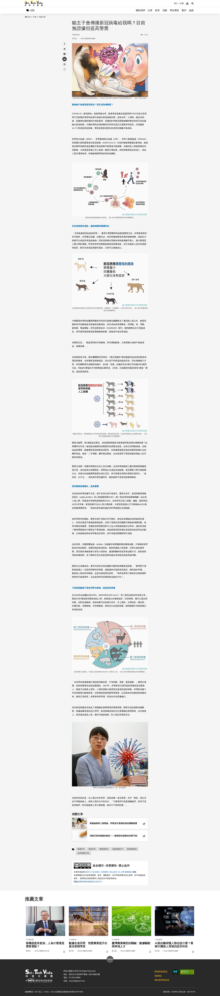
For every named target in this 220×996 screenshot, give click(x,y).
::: (172, 3)
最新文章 (42, 17)
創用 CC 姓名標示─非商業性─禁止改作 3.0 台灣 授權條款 (108, 872)
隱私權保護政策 (161, 971)
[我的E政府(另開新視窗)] (175, 972)
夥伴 (184, 10)
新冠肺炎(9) (132, 849)
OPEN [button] (110, 959)
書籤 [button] (64, 69)
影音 (157, 10)
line (63, 54)
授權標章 (81, 882)
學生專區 (174, 10)
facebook (64, 44)
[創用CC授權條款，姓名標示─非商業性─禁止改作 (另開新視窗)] (83, 866)
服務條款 (158, 976)
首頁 (28, 17)
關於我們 (140, 10)
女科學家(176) (83, 853)
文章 (150, 10)
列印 (64, 64)
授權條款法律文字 (94, 882)
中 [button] (64, 59)
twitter (64, 49)
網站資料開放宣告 (162, 980)
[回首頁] (33, 3)
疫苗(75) (92, 849)
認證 (191, 10)
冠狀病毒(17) (117, 849)
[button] (192, 3)
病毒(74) (81, 849)
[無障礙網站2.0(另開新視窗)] (187, 972)
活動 (164, 10)
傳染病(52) (104, 849)
